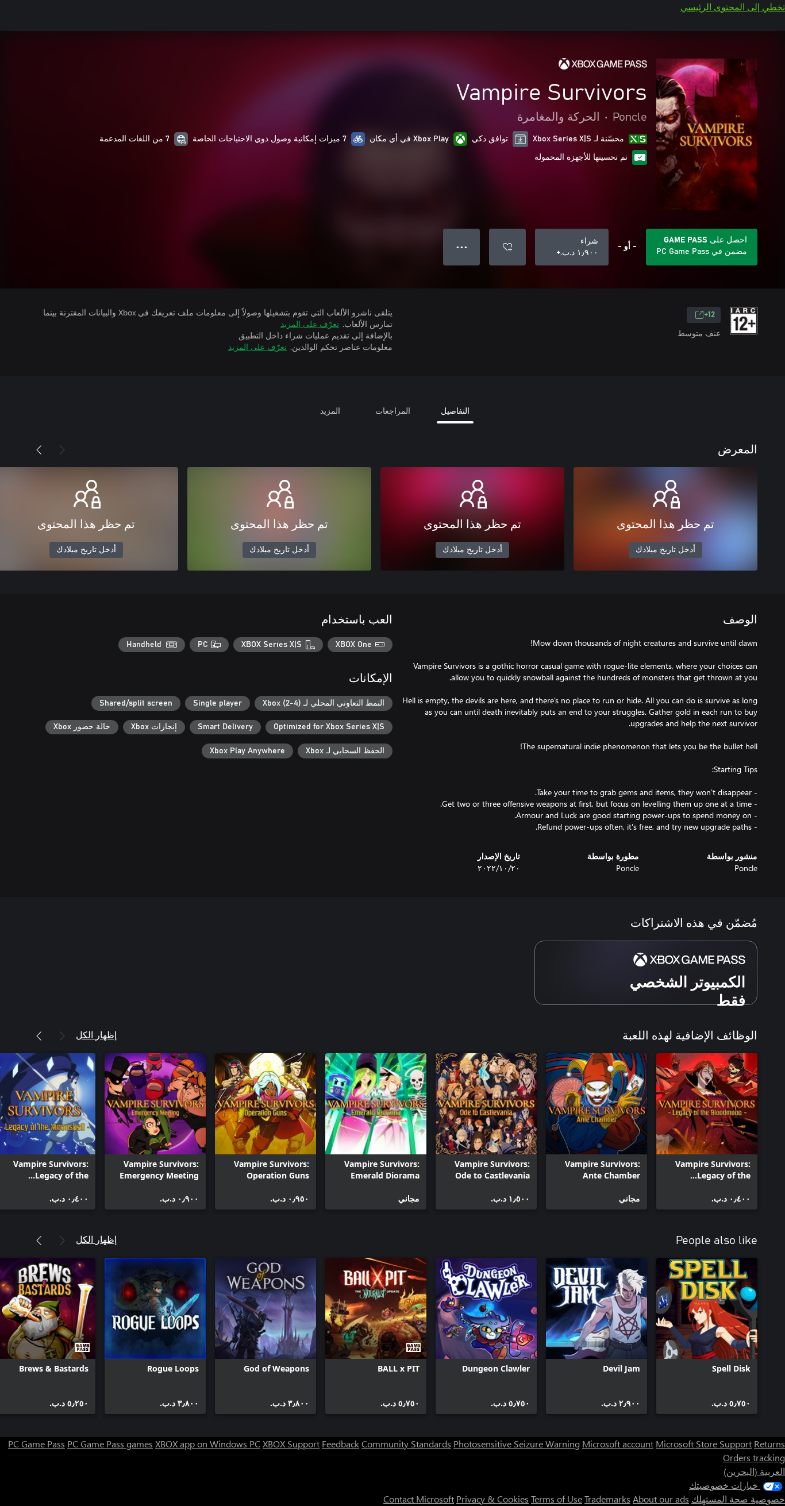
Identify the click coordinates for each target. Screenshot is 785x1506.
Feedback (340, 1444)
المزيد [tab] (330, 410)
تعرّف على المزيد (309, 323)
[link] (706, 1131)
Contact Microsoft (418, 1499)
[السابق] (62, 450)
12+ (709, 315)
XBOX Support (291, 1444)
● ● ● (461, 247)
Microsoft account (617, 1444)
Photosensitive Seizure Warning (516, 1444)
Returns (769, 1444)
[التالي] (39, 450)
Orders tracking (754, 1457)
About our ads (661, 1499)
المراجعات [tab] (392, 410)
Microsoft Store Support (704, 1444)
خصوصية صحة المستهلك (738, 1499)
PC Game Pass (36, 1444)
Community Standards (406, 1444)
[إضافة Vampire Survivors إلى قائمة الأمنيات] (507, 247)
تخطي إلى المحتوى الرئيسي (732, 7)
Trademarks (607, 1499)
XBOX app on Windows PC (207, 1444)
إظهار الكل (96, 1035)
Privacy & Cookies (492, 1499)
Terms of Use (556, 1499)
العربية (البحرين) (754, 1471)
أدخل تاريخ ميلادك (665, 550)
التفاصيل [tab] (455, 410)
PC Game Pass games (110, 1444)
